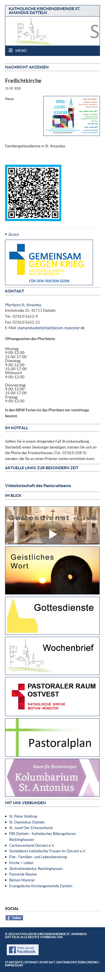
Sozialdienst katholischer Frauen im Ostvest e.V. (47, 851)
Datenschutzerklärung (77, 962)
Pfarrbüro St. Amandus (23, 305)
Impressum (14, 965)
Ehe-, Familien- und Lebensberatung (38, 857)
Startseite (14, 962)
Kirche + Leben (21, 862)
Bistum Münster (22, 880)
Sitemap (31, 962)
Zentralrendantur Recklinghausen (36, 868)
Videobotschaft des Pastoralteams (38, 485)
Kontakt (47, 962)
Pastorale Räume (23, 874)
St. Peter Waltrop (23, 816)
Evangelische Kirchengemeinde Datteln (40, 886)
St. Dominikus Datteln (27, 822)
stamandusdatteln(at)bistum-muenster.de (51, 327)
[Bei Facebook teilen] (14, 919)
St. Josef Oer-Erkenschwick (31, 827)
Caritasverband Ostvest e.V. (32, 845)
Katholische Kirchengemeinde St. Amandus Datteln (44, 10)
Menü (20, 50)
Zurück (13, 234)
